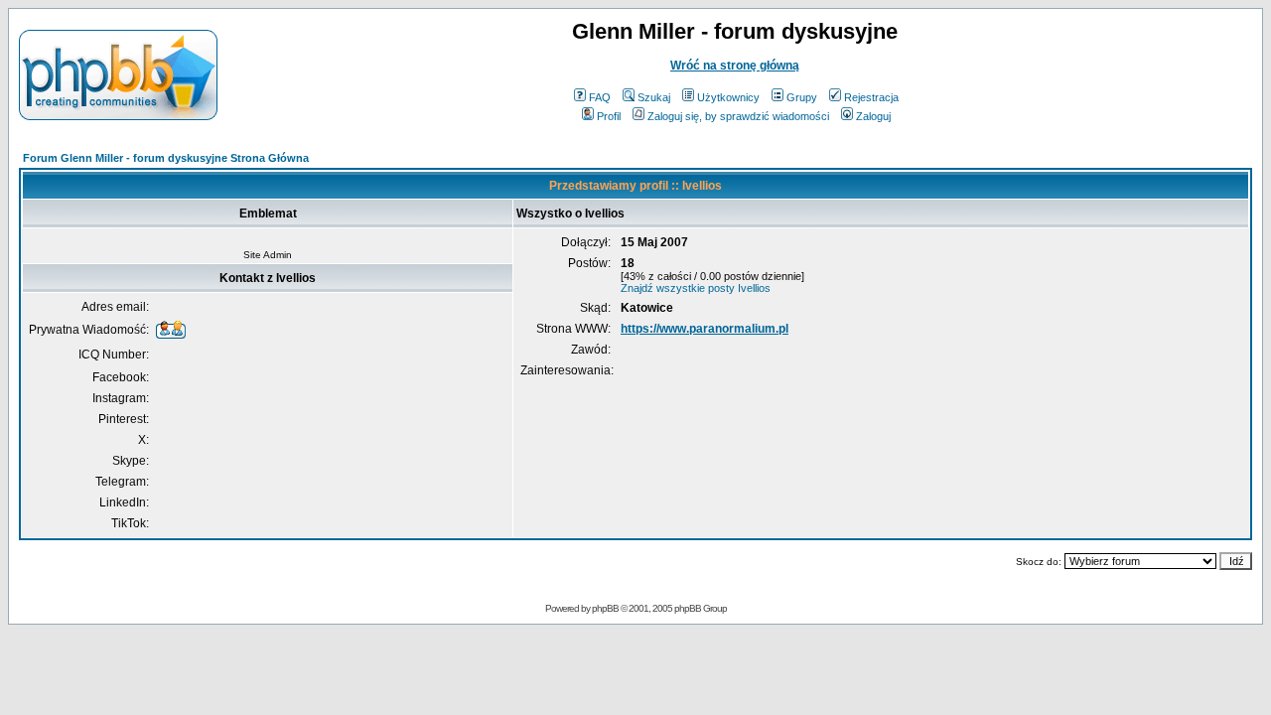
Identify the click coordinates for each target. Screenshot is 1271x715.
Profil (609, 116)
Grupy (801, 97)
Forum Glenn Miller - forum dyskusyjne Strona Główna (166, 158)
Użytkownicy (728, 97)
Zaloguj (873, 116)
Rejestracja (871, 97)
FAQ (600, 97)
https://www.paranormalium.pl (704, 329)
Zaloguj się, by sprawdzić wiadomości (738, 116)
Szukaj (653, 97)
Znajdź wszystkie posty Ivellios (696, 288)
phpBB (605, 608)
